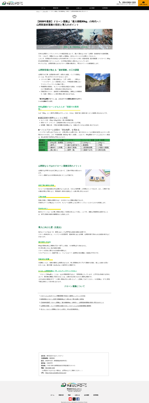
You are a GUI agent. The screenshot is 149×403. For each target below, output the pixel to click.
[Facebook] (77, 399)
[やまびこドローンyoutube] (70, 399)
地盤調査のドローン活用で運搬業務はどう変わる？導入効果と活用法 (62, 299)
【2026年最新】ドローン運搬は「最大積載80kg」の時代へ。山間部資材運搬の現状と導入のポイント (72, 302)
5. (40, 309)
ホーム (38, 11)
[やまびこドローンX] (74, 399)
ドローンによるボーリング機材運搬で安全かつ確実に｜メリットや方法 (63, 296)
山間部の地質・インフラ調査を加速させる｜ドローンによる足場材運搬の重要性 (66, 306)
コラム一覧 (45, 11)
